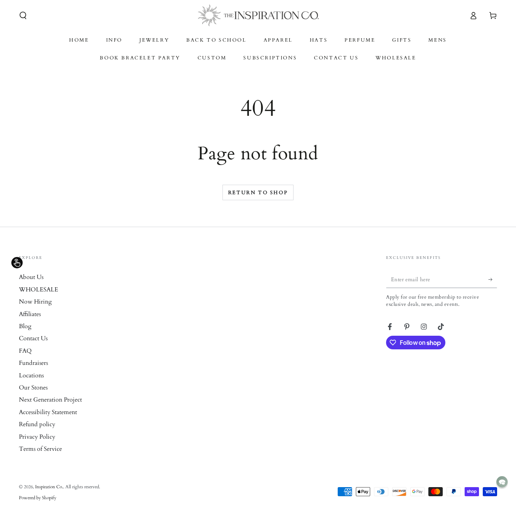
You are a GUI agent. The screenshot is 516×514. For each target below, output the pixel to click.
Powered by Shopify (37, 498)
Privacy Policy (37, 437)
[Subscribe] (492, 279)
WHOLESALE (38, 289)
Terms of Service (40, 449)
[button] (23, 15)
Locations (31, 375)
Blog (25, 326)
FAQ (25, 351)
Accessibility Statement (48, 412)
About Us (31, 277)
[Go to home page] (258, 15)
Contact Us (33, 338)
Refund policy (37, 424)
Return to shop (258, 192)
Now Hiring (35, 301)
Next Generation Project (50, 400)
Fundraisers (33, 363)
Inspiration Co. (49, 487)
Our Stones (33, 387)
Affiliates (30, 314)
